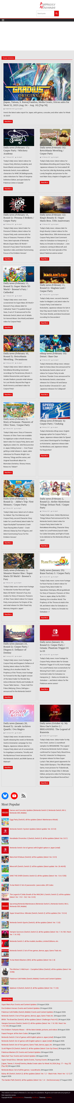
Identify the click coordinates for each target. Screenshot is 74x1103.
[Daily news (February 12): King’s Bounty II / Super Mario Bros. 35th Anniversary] (55, 204)
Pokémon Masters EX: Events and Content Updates (21, 1052)
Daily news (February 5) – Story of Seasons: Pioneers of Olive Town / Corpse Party (18, 421)
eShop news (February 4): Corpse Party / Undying (53, 422)
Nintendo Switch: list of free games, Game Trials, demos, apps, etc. (27, 1045)
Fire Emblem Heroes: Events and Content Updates (21, 1008)
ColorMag (49, 1097)
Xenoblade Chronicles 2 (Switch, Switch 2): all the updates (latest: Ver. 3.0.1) (39, 838)
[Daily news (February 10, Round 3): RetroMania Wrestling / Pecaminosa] (18, 343)
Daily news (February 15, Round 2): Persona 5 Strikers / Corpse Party (18, 217)
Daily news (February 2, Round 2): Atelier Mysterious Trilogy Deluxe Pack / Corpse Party (54, 503)
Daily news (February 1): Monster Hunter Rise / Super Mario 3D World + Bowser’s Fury (18, 575)
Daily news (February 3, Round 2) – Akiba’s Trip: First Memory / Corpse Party (18, 501)
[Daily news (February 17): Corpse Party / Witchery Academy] (18, 137)
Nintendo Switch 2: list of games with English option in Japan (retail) (27, 1037)
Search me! (56, 13)
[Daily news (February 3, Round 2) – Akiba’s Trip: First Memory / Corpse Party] (18, 488)
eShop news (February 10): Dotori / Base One (53, 355)
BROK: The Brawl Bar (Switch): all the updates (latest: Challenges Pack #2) (30, 1020)
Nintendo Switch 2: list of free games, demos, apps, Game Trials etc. (36, 951)
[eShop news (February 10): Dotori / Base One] (55, 343)
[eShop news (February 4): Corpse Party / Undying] (55, 410)
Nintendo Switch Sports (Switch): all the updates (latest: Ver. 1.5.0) (35, 922)
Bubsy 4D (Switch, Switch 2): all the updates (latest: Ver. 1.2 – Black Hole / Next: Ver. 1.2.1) (36, 1074)
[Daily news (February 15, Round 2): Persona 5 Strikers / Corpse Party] (18, 204)
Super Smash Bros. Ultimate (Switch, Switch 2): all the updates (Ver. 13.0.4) (38, 913)
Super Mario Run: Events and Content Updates (19, 1004)
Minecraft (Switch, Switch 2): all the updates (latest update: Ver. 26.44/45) (38, 866)
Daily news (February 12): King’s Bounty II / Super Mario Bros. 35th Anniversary (55, 217)
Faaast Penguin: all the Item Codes (15, 1033)
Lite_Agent (20, 108)
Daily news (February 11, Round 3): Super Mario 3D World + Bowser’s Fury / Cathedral (16, 288)
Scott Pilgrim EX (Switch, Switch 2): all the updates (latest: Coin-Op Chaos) (30, 1048)
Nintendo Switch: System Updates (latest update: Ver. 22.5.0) (33, 829)
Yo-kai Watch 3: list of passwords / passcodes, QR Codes (31, 885)
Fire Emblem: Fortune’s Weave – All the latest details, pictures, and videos (29, 1030)
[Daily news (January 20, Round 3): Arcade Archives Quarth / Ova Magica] (18, 713)
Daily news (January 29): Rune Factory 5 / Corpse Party (55, 572)
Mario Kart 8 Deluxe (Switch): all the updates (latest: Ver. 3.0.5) (33, 857)
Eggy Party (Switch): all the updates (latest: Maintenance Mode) (34, 820)
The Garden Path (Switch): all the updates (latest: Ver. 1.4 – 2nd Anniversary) (31, 1080)
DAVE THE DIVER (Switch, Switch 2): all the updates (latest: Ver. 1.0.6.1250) (38, 876)
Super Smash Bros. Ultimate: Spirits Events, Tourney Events (24, 1060)
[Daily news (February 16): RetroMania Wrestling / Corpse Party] (55, 137)
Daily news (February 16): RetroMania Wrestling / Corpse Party (53, 150)
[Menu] (3, 20)
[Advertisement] (37, 35)
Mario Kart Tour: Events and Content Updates (19, 1056)
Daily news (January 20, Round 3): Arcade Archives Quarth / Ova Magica (17, 726)
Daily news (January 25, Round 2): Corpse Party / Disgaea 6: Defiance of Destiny (15, 648)
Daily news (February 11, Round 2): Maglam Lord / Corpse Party (53, 287)
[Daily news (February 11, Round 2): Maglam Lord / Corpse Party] (55, 274)
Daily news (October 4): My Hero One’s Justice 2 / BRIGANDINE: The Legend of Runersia (55, 728)
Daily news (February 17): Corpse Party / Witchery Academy (16, 150)
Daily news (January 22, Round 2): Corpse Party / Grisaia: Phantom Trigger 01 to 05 (54, 646)
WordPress (35, 1097)
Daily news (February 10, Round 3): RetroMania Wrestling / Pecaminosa (16, 356)
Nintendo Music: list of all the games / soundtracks (21, 1070)
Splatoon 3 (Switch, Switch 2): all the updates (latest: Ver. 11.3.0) (34, 988)
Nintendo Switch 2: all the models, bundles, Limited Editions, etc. (34, 941)
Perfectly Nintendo (18, 1097)
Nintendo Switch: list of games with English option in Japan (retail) (35, 848)
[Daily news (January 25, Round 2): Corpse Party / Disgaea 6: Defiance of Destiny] (18, 633)
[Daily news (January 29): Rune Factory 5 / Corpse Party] (55, 561)
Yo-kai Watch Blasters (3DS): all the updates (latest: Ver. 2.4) (32, 960)
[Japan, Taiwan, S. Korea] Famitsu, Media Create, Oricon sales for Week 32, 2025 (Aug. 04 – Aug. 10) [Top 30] (36, 103)
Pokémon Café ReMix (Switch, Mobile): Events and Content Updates (35, 979)
